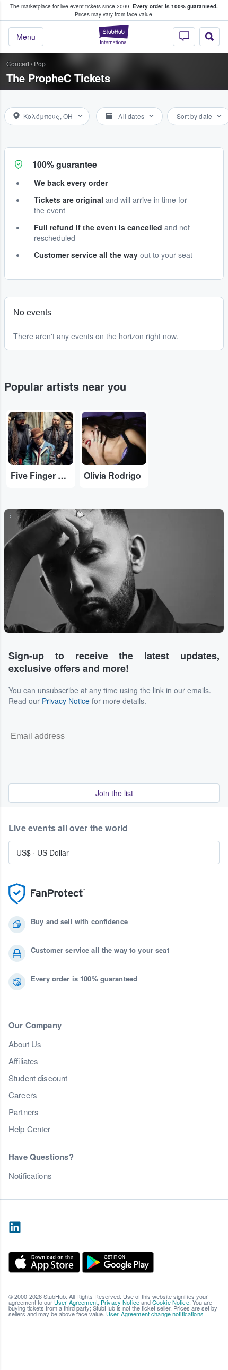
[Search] (209, 36)
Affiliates (23, 1061)
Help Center (29, 1129)
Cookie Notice (170, 1302)
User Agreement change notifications (155, 1313)
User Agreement (76, 1302)
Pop (40, 63)
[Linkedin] (14, 1228)
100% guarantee (64, 164)
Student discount (37, 1078)
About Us (24, 1044)
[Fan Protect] (46, 894)
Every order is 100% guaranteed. (175, 6)
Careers (22, 1095)
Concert (17, 63)
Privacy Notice (66, 700)
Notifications (30, 1175)
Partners (23, 1112)
